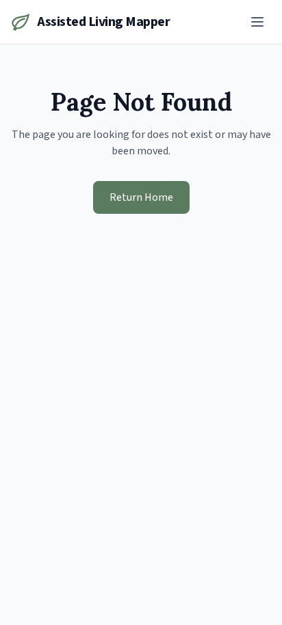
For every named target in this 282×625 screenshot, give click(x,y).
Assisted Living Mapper (103, 21)
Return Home (141, 197)
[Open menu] (257, 22)
